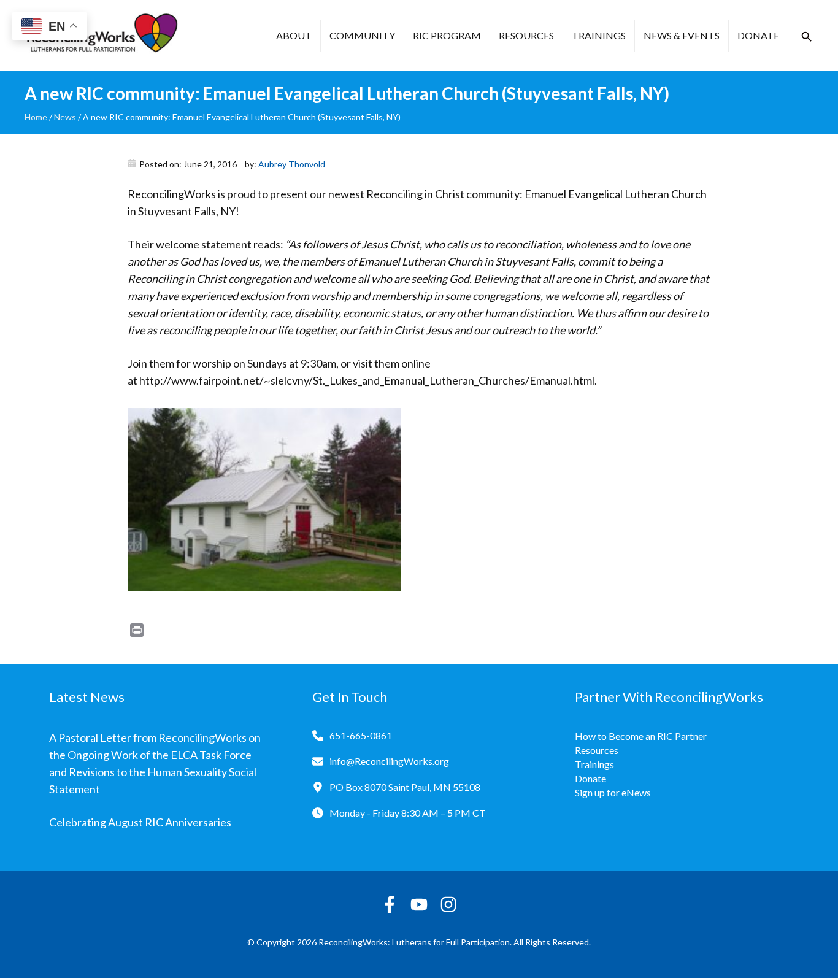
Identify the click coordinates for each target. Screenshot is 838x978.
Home (36, 117)
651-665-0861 (360, 735)
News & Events (682, 35)
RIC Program (447, 35)
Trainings (599, 35)
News (65, 117)
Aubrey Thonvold (291, 164)
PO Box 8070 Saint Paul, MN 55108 (404, 787)
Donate (758, 35)
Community (362, 35)
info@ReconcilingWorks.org (389, 761)
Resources (526, 35)
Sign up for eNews (613, 792)
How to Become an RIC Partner (641, 736)
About (294, 35)
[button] (806, 37)
